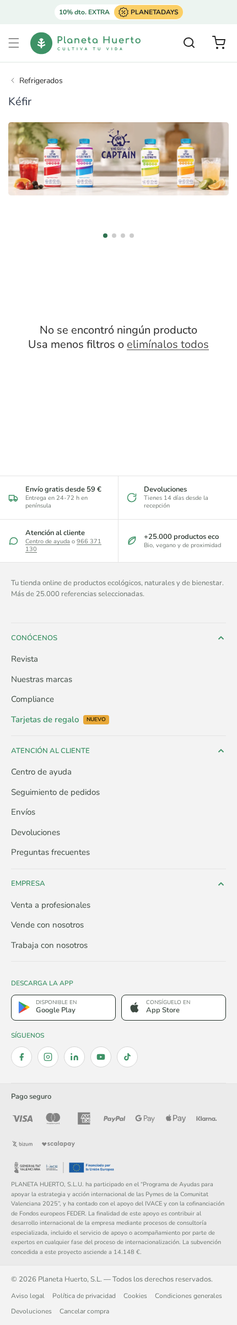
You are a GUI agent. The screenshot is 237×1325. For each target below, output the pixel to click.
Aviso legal (28, 1295)
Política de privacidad (84, 1295)
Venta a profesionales (50, 904)
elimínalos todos (168, 344)
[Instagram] (47, 1056)
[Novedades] (118, 158)
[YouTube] (100, 1056)
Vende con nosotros (47, 924)
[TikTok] (127, 1056)
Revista (24, 658)
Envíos (23, 811)
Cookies (135, 1295)
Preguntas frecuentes (50, 852)
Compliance (32, 699)
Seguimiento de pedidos (55, 792)
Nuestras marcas (41, 679)
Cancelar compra (84, 1311)
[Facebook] (21, 1056)
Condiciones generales (188, 1295)
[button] (14, 43)
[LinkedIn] (74, 1056)
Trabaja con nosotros (49, 945)
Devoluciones (35, 832)
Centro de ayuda (47, 541)
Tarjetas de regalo (58, 720)
